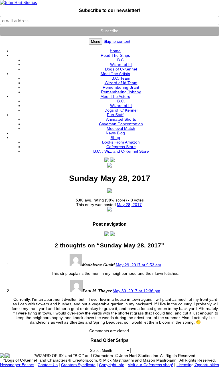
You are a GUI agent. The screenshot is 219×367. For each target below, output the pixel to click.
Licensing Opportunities (198, 364)
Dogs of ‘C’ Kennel (120, 110)
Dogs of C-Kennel (121, 69)
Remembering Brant (121, 87)
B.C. (121, 60)
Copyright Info (111, 364)
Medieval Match (121, 128)
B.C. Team (120, 78)
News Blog (115, 133)
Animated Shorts (121, 119)
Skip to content (117, 41)
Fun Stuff (115, 114)
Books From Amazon (121, 142)
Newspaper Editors (17, 364)
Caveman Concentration (121, 124)
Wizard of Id (121, 64)
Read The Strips (115, 55)
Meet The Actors (115, 96)
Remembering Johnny (121, 92)
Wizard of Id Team (121, 82)
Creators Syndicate (78, 364)
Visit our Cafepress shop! (150, 364)
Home (115, 51)
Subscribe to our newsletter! (109, 10)
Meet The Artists (115, 73)
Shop (115, 137)
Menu (95, 41)
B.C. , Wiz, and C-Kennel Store (121, 151)
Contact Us (48, 364)
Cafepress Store (121, 146)
